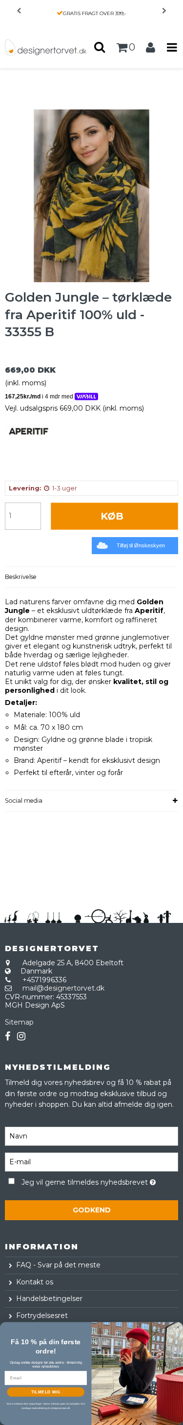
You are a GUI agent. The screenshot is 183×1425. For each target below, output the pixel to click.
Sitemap (19, 1022)
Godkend (92, 1210)
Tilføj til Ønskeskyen (141, 545)
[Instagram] (21, 1036)
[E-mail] (91, 1161)
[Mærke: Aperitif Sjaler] (29, 450)
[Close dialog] (178, 1327)
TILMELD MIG (46, 1392)
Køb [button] (112, 516)
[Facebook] (7, 1036)
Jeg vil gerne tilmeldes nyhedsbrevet (86, 1181)
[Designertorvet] (46, 47)
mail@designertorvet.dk (63, 988)
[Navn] (91, 1135)
